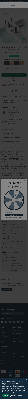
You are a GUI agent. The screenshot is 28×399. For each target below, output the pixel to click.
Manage (20, 395)
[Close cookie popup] (26, 379)
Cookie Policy (10, 392)
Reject (13, 395)
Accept (6, 395)
